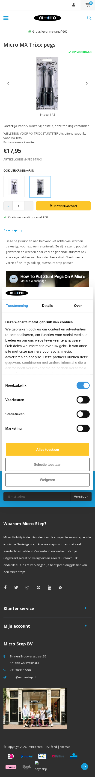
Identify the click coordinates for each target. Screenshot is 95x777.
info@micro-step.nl (23, 677)
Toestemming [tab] (17, 305)
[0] (87, 5)
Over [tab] (78, 305)
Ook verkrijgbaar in (18, 170)
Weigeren (47, 479)
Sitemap (65, 747)
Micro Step (36, 747)
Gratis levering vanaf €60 (49, 31)
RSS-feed (51, 747)
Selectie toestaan (47, 464)
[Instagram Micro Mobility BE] (27, 587)
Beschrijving (13, 230)
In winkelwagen (65, 206)
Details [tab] (47, 305)
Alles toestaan (47, 449)
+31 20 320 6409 (20, 670)
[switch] (83, 399)
